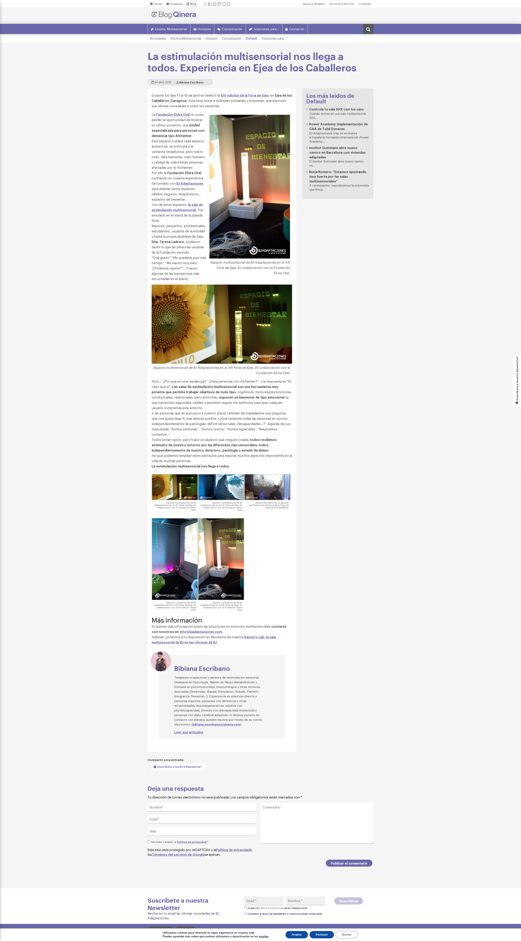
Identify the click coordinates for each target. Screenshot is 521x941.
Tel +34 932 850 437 (341, 4)
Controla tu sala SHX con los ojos (336, 109)
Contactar (365, 4)
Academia (175, 4)
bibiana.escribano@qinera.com (216, 724)
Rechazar (322, 935)
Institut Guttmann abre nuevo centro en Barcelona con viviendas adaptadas (337, 152)
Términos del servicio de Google (178, 854)
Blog (193, 4)
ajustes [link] (263, 936)
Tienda (157, 4)
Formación (296, 29)
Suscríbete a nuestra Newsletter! (178, 766)
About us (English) (313, 4)
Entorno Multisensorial (171, 29)
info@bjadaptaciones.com (201, 631)
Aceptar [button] (297, 935)
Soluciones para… (266, 29)
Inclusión (204, 29)
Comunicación (232, 29)
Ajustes (346, 935)
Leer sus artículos (188, 732)
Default (251, 38)
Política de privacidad (192, 842)
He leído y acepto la (180, 842)
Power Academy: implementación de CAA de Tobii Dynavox (338, 126)
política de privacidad (271, 908)
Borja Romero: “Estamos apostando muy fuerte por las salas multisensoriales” (338, 176)
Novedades (158, 38)
